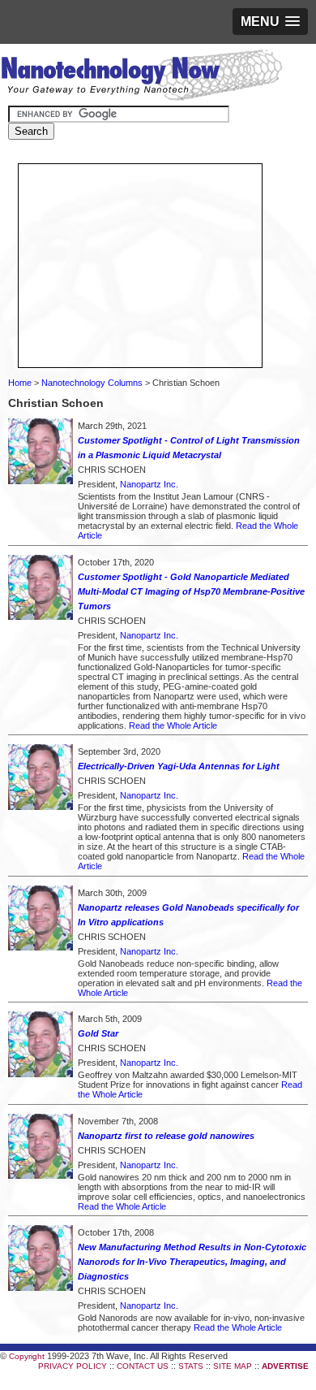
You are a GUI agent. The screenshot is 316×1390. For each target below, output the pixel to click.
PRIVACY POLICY (72, 1366)
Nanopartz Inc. (149, 484)
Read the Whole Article (173, 725)
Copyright (27, 1356)
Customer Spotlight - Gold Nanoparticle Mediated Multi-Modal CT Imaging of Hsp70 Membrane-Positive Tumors (191, 591)
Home (20, 383)
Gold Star (98, 1033)
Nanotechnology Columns (92, 383)
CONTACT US (143, 1366)
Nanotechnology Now (141, 77)
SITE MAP (232, 1366)
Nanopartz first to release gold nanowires (166, 1136)
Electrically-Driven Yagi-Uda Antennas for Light (179, 766)
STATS (190, 1366)
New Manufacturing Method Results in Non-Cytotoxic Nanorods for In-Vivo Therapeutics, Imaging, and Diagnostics (192, 1261)
